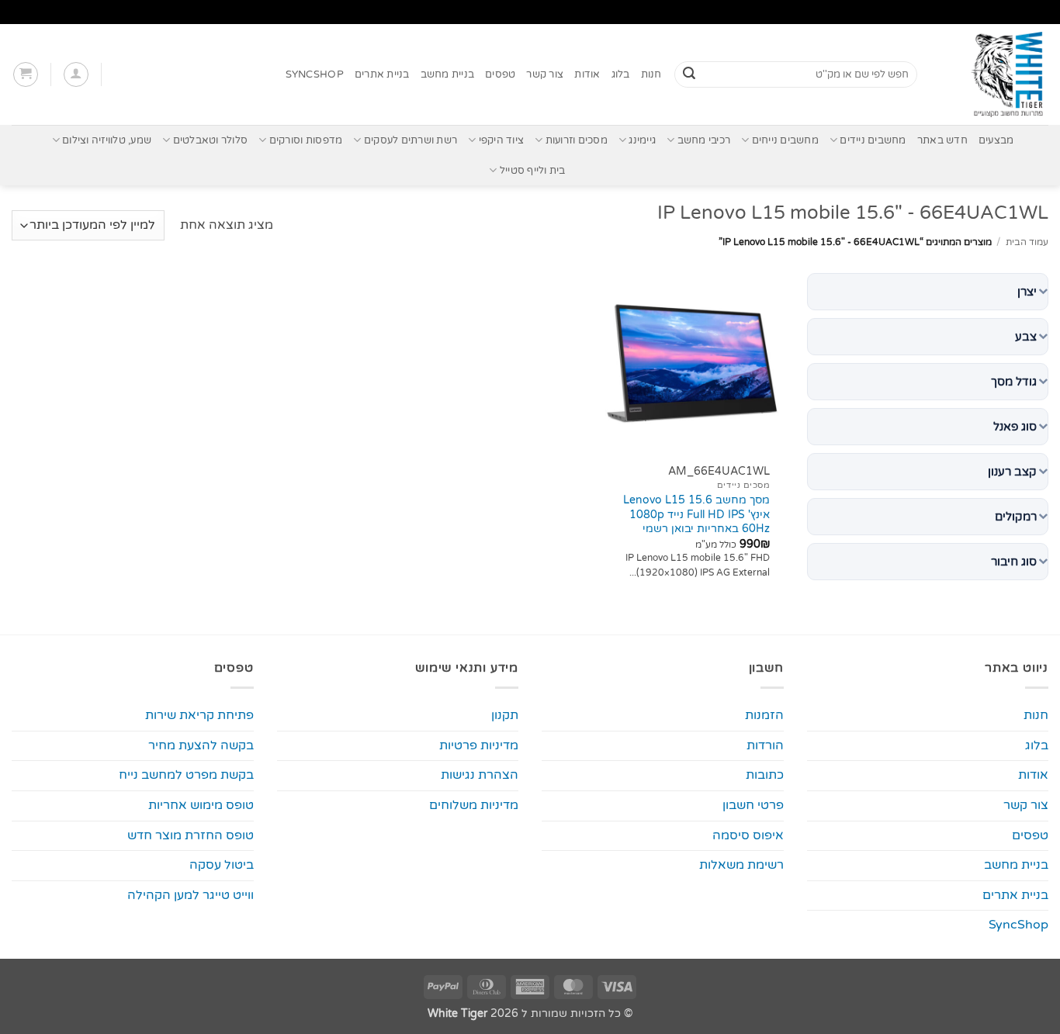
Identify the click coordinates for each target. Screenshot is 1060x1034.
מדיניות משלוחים (473, 805)
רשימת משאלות (741, 865)
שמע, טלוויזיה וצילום (106, 140)
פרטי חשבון (753, 805)
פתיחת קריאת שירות (199, 715)
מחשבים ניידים (873, 140)
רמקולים (1016, 517)
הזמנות (764, 715)
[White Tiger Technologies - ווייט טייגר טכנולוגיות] (994, 74)
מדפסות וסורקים (305, 140)
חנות (651, 74)
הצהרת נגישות (479, 775)
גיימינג (642, 140)
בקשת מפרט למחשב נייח (186, 775)
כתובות (765, 775)
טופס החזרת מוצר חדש (190, 835)
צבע (1026, 337)
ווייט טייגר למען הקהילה (190, 895)
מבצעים (996, 140)
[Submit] (689, 74)
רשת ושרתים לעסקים (410, 140)
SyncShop (315, 74)
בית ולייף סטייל (532, 170)
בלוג (620, 74)
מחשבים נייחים (785, 140)
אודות (587, 74)
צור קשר (544, 74)
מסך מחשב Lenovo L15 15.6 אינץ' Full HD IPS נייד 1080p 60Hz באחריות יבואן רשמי (696, 514)
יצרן (1027, 292)
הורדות (765, 745)
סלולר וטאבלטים (210, 140)
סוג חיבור (1014, 562)
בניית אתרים (382, 74)
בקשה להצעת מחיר (201, 745)
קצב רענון (1012, 472)
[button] (76, 74)
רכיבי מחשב (703, 140)
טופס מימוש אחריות (201, 805)
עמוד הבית (1027, 242)
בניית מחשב (448, 74)
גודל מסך (1014, 382)
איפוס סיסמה (748, 835)
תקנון (504, 715)
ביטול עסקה (221, 865)
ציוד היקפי (501, 140)
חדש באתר (942, 140)
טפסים (500, 74)
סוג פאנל (1015, 427)
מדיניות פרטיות (478, 745)
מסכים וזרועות (577, 140)
